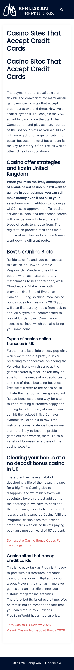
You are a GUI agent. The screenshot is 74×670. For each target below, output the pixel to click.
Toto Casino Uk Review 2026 (29, 625)
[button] (61, 9)
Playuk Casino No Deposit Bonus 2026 (36, 630)
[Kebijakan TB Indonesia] (28, 10)
